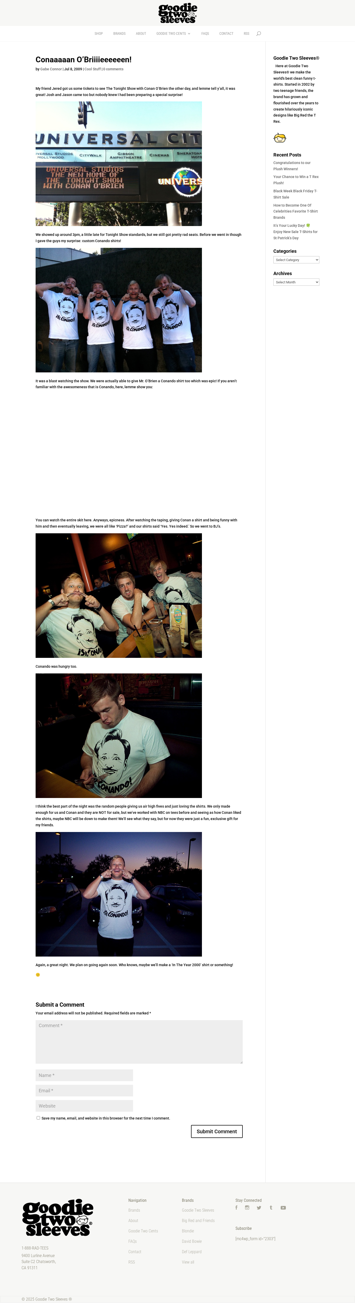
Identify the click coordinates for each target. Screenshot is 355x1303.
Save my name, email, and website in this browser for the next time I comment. (106, 1118)
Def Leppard (192, 1251)
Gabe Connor (51, 69)
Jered (57, 88)
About (133, 1220)
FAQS (205, 33)
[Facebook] (236, 1208)
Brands (134, 1210)
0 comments (113, 69)
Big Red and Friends (198, 1220)
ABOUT (141, 33)
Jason (67, 95)
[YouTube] (283, 1208)
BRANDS (119, 33)
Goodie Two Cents (143, 1231)
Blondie (188, 1231)
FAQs (132, 1241)
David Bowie (192, 1241)
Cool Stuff (92, 69)
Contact (134, 1251)
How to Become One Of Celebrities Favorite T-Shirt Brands (295, 211)
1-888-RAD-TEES (35, 1248)
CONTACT (226, 33)
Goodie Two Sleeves (198, 1210)
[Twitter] (259, 1208)
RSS (246, 33)
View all (188, 1262)
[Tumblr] (271, 1208)
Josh (50, 95)
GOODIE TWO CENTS (171, 33)
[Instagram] (247, 1208)
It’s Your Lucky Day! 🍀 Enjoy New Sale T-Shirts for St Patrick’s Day (295, 231)
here (87, 520)
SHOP (99, 33)
